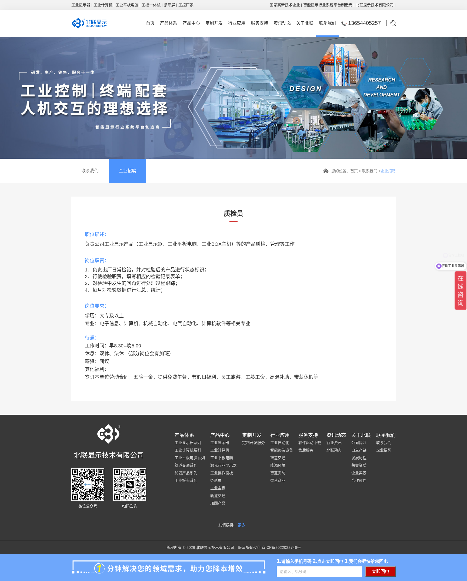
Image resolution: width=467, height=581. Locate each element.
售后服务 (305, 450)
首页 (354, 171)
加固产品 (217, 503)
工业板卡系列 (186, 480)
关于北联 (361, 435)
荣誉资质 (358, 465)
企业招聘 (127, 170)
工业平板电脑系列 (190, 458)
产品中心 (220, 435)
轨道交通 (217, 495)
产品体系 (184, 435)
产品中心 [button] (191, 23)
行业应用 (280, 435)
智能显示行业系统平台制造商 (327, 5)
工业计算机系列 (188, 450)
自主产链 (358, 450)
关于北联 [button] (304, 23)
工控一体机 (151, 5)
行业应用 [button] (236, 23)
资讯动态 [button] (282, 23)
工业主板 (217, 488)
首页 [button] (150, 23)
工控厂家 (186, 5)
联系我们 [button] (327, 23)
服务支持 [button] (259, 23)
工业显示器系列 (188, 442)
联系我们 (90, 170)
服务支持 (308, 435)
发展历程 (358, 458)
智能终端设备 (281, 450)
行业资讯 (334, 442)
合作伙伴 (358, 480)
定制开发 (252, 435)
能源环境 (277, 465)
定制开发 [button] (214, 23)
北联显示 (363, 5)
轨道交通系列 (186, 465)
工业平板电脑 (127, 5)
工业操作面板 (221, 473)
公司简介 (358, 442)
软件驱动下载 (309, 442)
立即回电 (380, 571)
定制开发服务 (253, 442)
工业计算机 (103, 5)
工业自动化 (279, 442)
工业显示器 (80, 5)
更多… (243, 525)
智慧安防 (277, 473)
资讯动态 (336, 435)
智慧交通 (277, 458)
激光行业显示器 (223, 465)
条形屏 (169, 5)
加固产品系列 (186, 473)
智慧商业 (277, 480)
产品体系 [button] (168, 23)
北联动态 (334, 450)
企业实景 (358, 473)
